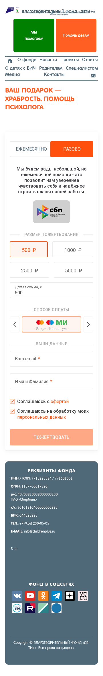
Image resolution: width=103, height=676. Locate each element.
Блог (14, 549)
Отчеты (90, 59)
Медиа (12, 74)
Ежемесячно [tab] (31, 149)
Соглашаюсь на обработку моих (53, 414)
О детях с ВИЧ (20, 68)
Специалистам (82, 68)
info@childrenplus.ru (39, 531)
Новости (48, 59)
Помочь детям (76, 35)
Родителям (50, 68)
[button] (29, 249)
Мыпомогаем (34, 35)
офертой (60, 401)
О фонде (26, 59)
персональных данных (41, 417)
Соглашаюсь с (43, 401)
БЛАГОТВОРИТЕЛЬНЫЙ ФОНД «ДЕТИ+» (58, 12)
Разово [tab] (72, 149)
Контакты (54, 74)
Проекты (69, 59)
